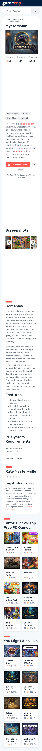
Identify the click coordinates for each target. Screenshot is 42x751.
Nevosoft (24, 118)
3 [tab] (24, 251)
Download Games (19, 19)
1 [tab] (17, 251)
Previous (8, 242)
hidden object (27, 124)
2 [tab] (21, 251)
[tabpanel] (21, 242)
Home (7, 19)
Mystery (26, 113)
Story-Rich (11, 118)
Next (33, 242)
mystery (18, 151)
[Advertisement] (21, 87)
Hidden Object (14, 22)
